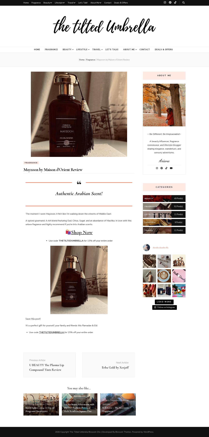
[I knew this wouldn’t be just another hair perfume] (164, 290)
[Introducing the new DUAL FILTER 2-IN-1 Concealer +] (179, 261)
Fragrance (36, 2)
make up (124, 400)
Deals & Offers (121, 2)
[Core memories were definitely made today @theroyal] (179, 290)
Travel (70, 2)
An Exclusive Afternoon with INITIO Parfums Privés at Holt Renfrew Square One (79, 408)
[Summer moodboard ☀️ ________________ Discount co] (164, 276)
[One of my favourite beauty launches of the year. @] (149, 290)
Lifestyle (59, 2)
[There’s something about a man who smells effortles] (149, 261)
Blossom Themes (123, 432)
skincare (106, 404)
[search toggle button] (183, 2)
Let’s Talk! (83, 2)
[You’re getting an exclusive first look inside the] (179, 276)
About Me (94, 2)
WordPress (148, 432)
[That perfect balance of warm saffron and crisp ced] (149, 276)
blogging (30, 404)
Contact (107, 2)
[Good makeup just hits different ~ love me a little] (164, 261)
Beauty (47, 2)
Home (26, 2)
